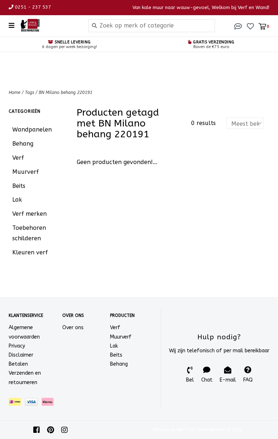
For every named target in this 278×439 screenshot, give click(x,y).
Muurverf (25, 171)
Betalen (18, 364)
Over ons (73, 327)
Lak (17, 199)
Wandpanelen (32, 129)
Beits (18, 185)
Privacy (17, 346)
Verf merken (29, 213)
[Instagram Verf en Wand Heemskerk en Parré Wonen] (64, 430)
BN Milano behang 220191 (65, 92)
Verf (18, 157)
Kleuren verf (30, 252)
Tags (29, 92)
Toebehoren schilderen (29, 233)
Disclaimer (21, 355)
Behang (22, 143)
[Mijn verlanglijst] (250, 25)
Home (14, 92)
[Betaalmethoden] (17, 403)
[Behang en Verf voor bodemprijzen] (48, 25)
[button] (238, 25)
